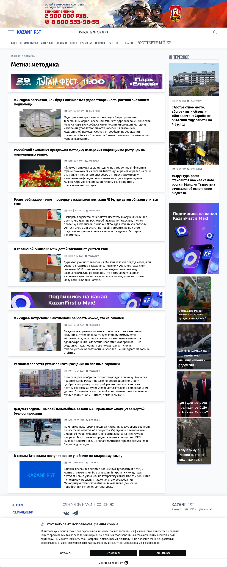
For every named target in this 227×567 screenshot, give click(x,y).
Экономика (31, 43)
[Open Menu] (11, 32)
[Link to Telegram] (75, 514)
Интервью (47, 43)
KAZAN (29, 32)
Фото (119, 43)
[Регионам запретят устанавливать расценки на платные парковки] (40, 383)
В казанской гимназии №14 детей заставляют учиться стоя (61, 249)
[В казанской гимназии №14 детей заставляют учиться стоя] (40, 268)
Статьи (129, 43)
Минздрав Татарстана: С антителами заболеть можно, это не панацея (69, 318)
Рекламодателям (22, 512)
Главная (15, 55)
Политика (61, 43)
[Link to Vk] (66, 514)
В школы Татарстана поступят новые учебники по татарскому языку (68, 456)
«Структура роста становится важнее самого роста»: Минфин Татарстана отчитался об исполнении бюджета (193, 184)
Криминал (86, 43)
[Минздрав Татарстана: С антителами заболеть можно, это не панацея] (40, 337)
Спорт (73, 43)
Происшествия (104, 43)
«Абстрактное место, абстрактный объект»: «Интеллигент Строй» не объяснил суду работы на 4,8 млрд (192, 115)
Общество (15, 43)
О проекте (18, 505)
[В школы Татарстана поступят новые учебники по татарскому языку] (40, 475)
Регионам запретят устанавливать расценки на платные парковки (67, 364)
